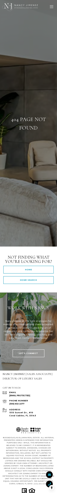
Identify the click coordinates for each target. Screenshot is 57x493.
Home (28, 269)
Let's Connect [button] (28, 353)
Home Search (28, 280)
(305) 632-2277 (16, 404)
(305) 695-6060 (40, 484)
